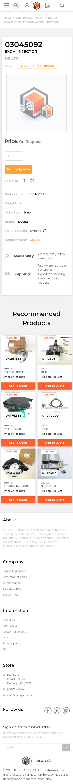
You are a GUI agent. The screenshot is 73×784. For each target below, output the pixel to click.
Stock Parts (10, 594)
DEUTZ (52, 17)
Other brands (11, 583)
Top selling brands (14, 571)
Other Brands (23, 17)
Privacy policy (12, 643)
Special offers (12, 589)
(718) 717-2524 (15, 689)
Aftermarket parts (15, 577)
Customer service (14, 631)
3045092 (37, 240)
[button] (21, 154)
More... (40, 17)
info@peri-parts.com (20, 695)
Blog (6, 649)
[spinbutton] (14, 156)
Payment (9, 637)
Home (7, 17)
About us (9, 620)
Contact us (10, 626)
